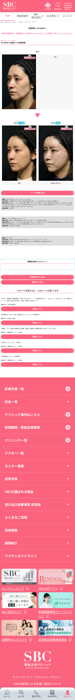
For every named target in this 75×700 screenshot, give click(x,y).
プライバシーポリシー (48, 677)
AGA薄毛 (51, 16)
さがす (21, 696)
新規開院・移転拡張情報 (22, 427)
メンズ (66, 16)
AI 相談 (48, 9)
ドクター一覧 (14, 453)
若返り (14, 22)
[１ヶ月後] (19, 153)
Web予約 (52, 696)
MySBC (67, 696)
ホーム (7, 696)
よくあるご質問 (16, 517)
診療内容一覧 (7, 22)
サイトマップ (20, 677)
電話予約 (36, 696)
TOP (7, 16)
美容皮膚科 (22, 16)
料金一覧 (11, 401)
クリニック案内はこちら (22, 414)
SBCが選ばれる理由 (19, 491)
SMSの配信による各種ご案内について (37, 684)
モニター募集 (14, 465)
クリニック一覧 (16, 440)
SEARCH (58, 9)
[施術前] (19, 81)
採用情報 (11, 530)
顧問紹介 (11, 543)
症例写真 (20, 22)
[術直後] (56, 153)
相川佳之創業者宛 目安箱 (23, 504)
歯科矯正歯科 (36, 16)
